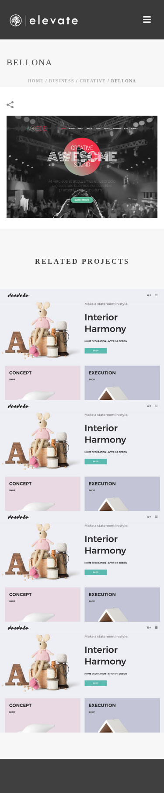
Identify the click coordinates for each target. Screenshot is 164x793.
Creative (93, 80)
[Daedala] (82, 324)
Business (61, 80)
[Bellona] (82, 166)
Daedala (82, 377)
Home (36, 80)
